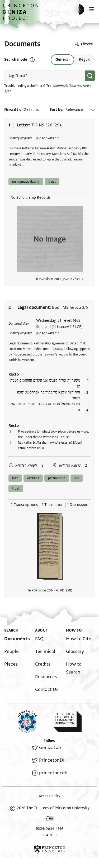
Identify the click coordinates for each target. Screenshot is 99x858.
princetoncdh (53, 773)
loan (15, 478)
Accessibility (49, 796)
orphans (33, 478)
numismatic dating (25, 181)
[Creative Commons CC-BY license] (49, 819)
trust (52, 181)
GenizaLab (50, 748)
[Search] (90, 75)
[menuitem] (17, 639)
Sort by (56, 109)
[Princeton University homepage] (49, 849)
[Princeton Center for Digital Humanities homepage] (67, 721)
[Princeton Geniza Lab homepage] (31, 721)
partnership (56, 478)
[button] (21, 14)
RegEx (84, 59)
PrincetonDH (52, 760)
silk (76, 478)
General (62, 59)
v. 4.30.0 (49, 835)
